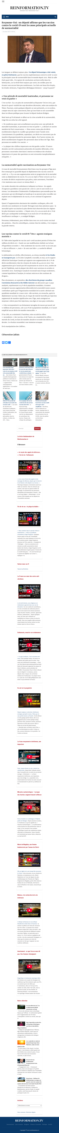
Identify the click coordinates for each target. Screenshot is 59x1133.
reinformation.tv (29, 7)
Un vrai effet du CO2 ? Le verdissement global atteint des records (33, 1007)
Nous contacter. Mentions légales (26, 1112)
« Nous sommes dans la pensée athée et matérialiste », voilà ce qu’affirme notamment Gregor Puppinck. (28, 532)
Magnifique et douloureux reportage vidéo (28, 978)
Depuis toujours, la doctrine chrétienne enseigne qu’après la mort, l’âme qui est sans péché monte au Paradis (28, 714)
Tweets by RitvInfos (22, 569)
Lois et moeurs (19, 1124)
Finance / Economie (35, 1124)
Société (50, 1124)
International (10, 1124)
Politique (44, 1124)
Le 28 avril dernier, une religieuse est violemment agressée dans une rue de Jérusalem (27, 605)
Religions (26, 1124)
